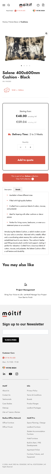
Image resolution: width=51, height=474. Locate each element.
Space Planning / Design (36, 422)
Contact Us (6, 395)
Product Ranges (32, 403)
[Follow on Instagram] (16, 374)
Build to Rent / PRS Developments (34, 444)
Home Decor (14, 22)
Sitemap (5, 408)
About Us (5, 390)
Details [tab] (18, 189)
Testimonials (6, 399)
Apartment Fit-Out (33, 450)
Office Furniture (8, 422)
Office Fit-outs (7, 427)
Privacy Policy (32, 390)
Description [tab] (8, 189)
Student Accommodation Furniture (36, 432)
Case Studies (7, 403)
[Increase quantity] (30, 147)
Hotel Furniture (32, 438)
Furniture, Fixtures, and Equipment (35, 455)
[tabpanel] (25, 223)
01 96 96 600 (21, 11)
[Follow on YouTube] (10, 374)
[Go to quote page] (43, 5)
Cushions (24, 22)
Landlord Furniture (33, 427)
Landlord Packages (34, 408)
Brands (29, 399)
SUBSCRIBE (11, 340)
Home (4, 22)
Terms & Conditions (34, 395)
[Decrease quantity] (20, 147)
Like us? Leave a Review (11, 412)
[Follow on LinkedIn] (4, 374)
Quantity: (25, 142)
